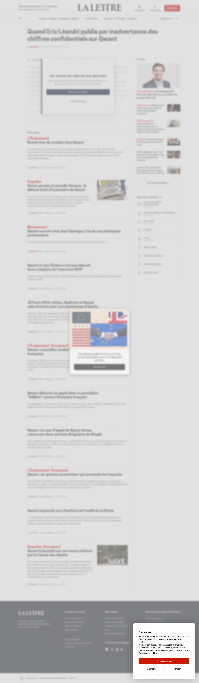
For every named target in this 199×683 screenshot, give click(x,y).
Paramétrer (151, 669)
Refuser (177, 669)
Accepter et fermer (164, 661)
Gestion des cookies (148, 653)
